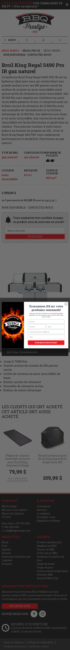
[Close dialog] (66, 303)
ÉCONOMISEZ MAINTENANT (46, 343)
